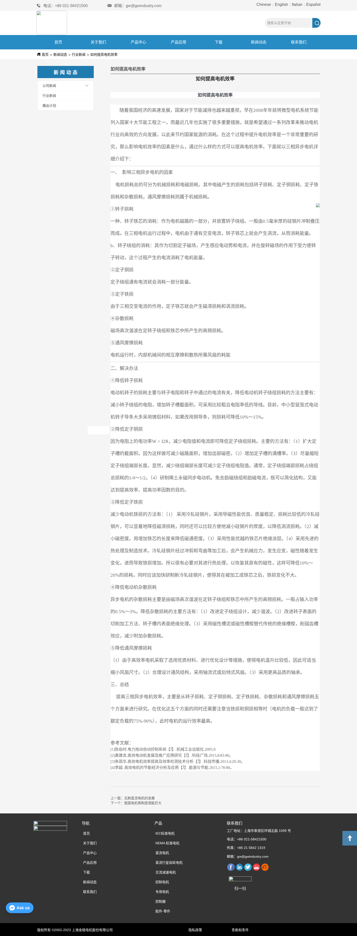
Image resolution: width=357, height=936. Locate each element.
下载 (218, 42)
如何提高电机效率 (104, 54)
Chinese (264, 4)
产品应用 (178, 42)
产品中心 (138, 42)
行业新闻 (78, 54)
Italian (297, 4)
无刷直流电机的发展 (139, 798)
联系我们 (298, 42)
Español (313, 4)
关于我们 (98, 42)
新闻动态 (258, 42)
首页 (58, 42)
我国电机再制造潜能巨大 (143, 803)
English (281, 4)
